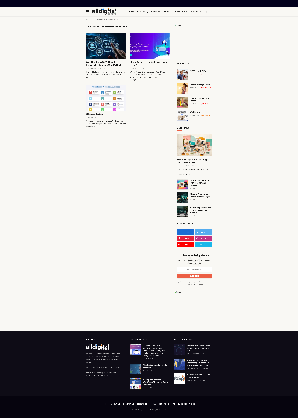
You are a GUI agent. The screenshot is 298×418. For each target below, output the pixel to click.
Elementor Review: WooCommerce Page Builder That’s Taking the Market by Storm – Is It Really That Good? (154, 351)
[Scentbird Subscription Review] (182, 102)
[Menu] (87, 11)
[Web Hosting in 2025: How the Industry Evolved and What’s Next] (106, 46)
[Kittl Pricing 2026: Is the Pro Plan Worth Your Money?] (182, 211)
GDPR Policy (164, 404)
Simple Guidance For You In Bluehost (155, 366)
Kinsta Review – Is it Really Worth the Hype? (149, 63)
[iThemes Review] (106, 98)
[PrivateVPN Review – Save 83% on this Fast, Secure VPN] (179, 349)
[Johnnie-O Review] (182, 74)
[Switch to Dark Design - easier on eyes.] (211, 11)
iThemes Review (94, 114)
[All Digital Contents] (104, 11)
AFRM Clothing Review (200, 84)
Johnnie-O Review (198, 71)
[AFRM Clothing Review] (182, 88)
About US (115, 404)
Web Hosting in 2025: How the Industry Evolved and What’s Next (103, 63)
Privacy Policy (191, 284)
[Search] (206, 11)
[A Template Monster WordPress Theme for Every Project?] (135, 383)
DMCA (153, 404)
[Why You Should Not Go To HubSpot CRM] (179, 378)
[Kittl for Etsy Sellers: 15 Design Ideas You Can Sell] (194, 145)
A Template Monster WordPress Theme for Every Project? (155, 382)
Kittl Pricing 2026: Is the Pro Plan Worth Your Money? (200, 210)
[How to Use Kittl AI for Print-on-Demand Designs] (182, 184)
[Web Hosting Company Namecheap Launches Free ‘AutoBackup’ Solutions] (179, 364)
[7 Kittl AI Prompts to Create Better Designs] (182, 197)
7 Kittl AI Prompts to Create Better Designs (200, 195)
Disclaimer (142, 404)
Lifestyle (168, 11)
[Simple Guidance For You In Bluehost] (135, 369)
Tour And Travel (181, 11)
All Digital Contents (145, 410)
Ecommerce (156, 11)
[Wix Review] (182, 115)
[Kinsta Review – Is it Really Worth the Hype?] (150, 46)
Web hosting (142, 11)
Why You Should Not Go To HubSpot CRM (198, 376)
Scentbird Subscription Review (200, 99)
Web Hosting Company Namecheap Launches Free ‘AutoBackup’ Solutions (199, 362)
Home (131, 11)
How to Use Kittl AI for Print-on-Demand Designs (200, 182)
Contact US (196, 11)
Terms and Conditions (184, 404)
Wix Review (195, 112)
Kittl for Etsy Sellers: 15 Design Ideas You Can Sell (192, 161)
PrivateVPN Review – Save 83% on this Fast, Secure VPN (198, 348)
